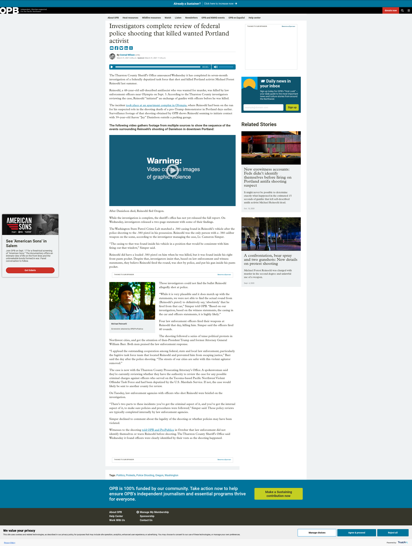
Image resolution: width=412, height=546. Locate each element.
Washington (171, 475)
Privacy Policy (9, 542)
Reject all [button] (393, 532)
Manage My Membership (154, 512)
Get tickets (30, 270)
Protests (130, 475)
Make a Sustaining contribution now (278, 494)
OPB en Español (237, 17)
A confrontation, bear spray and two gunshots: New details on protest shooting (270, 259)
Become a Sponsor (224, 274)
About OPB (113, 17)
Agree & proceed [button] (356, 532)
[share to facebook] (116, 48)
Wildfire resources (151, 17)
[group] (172, 66)
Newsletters (191, 17)
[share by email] (111, 48)
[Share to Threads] (131, 48)
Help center (255, 17)
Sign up (292, 107)
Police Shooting (145, 475)
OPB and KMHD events (213, 17)
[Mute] (216, 66)
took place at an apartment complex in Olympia (156, 105)
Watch (168, 17)
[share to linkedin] (126, 48)
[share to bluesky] (121, 48)
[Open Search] (402, 10)
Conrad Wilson (127, 55)
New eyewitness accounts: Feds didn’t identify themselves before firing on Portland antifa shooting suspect (267, 177)
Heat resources (130, 17)
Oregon (159, 475)
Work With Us (117, 520)
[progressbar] (157, 67)
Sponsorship (147, 516)
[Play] (111, 66)
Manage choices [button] (317, 532)
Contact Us (146, 520)
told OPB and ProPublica (158, 430)
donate (391, 10)
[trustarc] (403, 542)
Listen (178, 17)
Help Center (116, 516)
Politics (120, 475)
